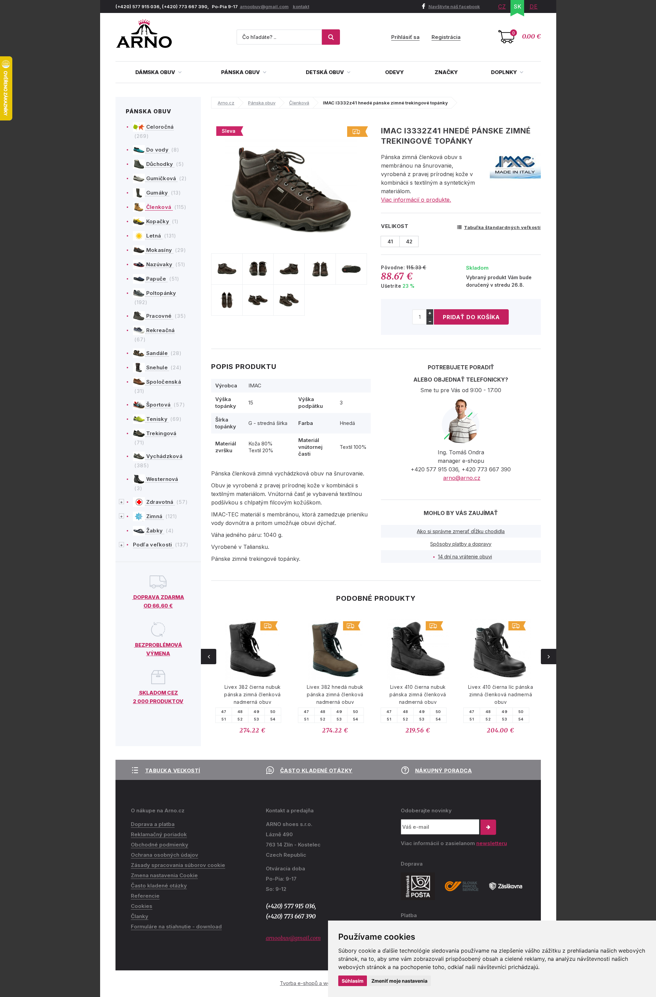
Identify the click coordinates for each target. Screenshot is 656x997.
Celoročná (159, 127)
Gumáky (157, 192)
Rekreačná (160, 330)
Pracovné (159, 316)
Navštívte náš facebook (454, 6)
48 (240, 711)
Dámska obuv (155, 72)
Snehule (157, 367)
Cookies (141, 906)
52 (240, 719)
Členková (159, 207)
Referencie (145, 896)
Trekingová (161, 433)
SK (518, 6)
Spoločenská (163, 382)
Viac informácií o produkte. (416, 199)
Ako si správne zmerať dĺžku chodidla (461, 531)
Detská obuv (325, 72)
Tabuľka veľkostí (172, 770)
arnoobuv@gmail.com (264, 6)
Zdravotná (160, 502)
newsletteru (491, 843)
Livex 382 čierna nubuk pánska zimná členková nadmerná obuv (252, 694)
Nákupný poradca (443, 770)
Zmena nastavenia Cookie (164, 875)
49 (256, 711)
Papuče (156, 278)
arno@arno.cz (461, 477)
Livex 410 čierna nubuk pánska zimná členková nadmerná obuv (418, 694)
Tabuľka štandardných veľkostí (502, 227)
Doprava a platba (153, 824)
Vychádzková (164, 456)
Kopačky (158, 221)
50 (273, 711)
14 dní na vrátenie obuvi (465, 556)
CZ (502, 6)
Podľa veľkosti (153, 544)
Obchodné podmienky (159, 844)
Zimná (154, 516)
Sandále (157, 353)
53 (256, 719)
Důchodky (160, 164)
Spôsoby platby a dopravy (460, 544)
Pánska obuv (241, 72)
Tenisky (157, 419)
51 (223, 719)
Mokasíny (159, 250)
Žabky (154, 530)
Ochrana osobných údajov (164, 855)
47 (224, 711)
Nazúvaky (159, 264)
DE (534, 6)
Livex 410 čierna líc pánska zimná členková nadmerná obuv (500, 694)
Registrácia (446, 37)
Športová (158, 404)
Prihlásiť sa (405, 37)
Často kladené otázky (316, 770)
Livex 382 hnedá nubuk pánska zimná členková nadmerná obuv (335, 694)
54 (273, 719)
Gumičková (161, 178)
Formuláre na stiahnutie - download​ (176, 926)
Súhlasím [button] (353, 981)
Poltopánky (160, 293)
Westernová (161, 479)
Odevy (394, 72)
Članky (139, 916)
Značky (446, 72)
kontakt (301, 6)
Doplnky (504, 72)
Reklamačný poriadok (159, 834)
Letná (154, 235)
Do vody (157, 149)
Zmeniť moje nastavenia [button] (399, 981)
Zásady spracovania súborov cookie (178, 865)
